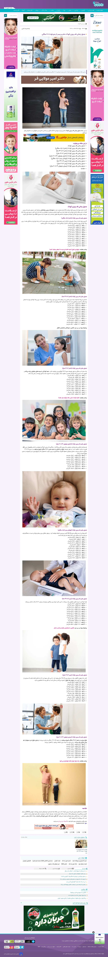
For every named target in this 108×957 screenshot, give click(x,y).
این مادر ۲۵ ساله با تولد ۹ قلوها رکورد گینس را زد (76, 882)
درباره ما (79, 947)
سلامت (52, 10)
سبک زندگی (44, 10)
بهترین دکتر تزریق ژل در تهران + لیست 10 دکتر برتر (81, 851)
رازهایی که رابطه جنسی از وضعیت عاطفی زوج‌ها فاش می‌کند (73, 884)
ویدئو (37, 10)
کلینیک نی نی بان (62, 821)
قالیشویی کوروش (27, 861)
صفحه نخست (99, 10)
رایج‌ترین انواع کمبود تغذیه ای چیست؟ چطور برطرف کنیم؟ (64, 249)
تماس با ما (74, 947)
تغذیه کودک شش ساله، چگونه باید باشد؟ (68, 398)
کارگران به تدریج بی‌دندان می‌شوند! (78, 892)
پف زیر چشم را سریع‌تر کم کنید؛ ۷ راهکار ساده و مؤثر (75, 871)
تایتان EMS (64, 864)
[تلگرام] (19, 948)
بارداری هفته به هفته (92, 947)
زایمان (70, 10)
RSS (39, 947)
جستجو (84, 947)
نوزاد (64, 10)
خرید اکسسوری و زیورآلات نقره (79, 861)
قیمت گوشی (57, 861)
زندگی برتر (44, 947)
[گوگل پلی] (19, 941)
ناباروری (83, 10)
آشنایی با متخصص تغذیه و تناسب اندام (64, 628)
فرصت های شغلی (66, 947)
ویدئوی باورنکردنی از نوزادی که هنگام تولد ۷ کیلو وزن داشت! (73, 876)
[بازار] (9, 941)
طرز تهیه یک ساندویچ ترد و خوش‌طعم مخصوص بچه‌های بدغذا (73, 879)
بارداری (76, 10)
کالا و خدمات (16, 10)
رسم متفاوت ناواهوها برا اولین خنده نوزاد (77, 874)
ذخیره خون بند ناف (66, 861)
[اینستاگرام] (9, 948)
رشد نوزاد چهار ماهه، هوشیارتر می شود (69, 761)
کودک (58, 10)
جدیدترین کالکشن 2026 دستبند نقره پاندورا (42, 861)
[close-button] (93, 932)
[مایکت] (30, 941)
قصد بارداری (91, 10)
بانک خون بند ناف (73, 864)
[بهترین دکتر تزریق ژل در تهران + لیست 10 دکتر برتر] (81, 844)
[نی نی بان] (98, 4)
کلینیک (23, 10)
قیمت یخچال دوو (82, 864)
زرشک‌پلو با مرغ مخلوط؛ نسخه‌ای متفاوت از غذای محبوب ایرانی (72, 898)
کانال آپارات (59, 947)
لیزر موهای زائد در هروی (53, 864)
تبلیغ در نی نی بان (51, 947)
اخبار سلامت (29, 10)
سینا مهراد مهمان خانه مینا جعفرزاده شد (77, 895)
